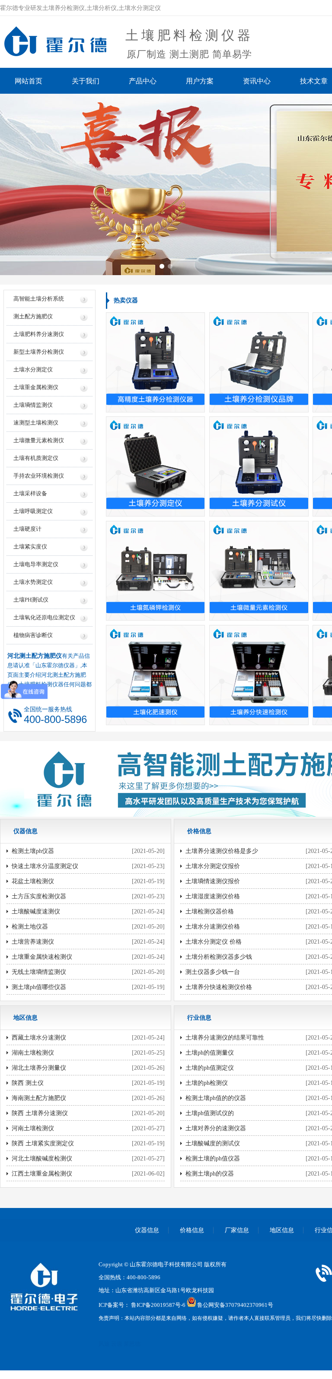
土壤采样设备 (30, 493)
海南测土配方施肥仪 (39, 1098)
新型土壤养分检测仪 (38, 352)
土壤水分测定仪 (33, 369)
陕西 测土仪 (28, 1083)
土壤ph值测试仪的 (209, 1113)
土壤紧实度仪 (30, 546)
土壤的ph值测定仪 (209, 1068)
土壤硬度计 (27, 529)
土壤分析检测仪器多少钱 (218, 957)
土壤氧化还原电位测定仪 (44, 617)
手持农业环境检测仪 (38, 475)
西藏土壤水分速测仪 (39, 1037)
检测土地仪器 (30, 926)
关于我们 (85, 81)
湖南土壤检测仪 (33, 1052)
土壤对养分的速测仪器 (215, 1128)
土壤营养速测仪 (33, 941)
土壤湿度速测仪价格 (212, 896)
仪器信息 (147, 1230)
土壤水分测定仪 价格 (213, 941)
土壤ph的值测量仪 (209, 1052)
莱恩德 (132, 1344)
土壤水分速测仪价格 (212, 926)
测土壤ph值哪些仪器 (39, 987)
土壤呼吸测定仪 (33, 511)
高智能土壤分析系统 (38, 298)
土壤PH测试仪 (30, 599)
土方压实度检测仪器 (39, 896)
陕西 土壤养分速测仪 (40, 1113)
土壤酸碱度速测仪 (36, 911)
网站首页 (28, 81)
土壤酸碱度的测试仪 (212, 1143)
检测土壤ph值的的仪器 (215, 1098)
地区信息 (282, 1230)
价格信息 (192, 1230)
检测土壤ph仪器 (33, 851)
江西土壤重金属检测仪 (42, 1173)
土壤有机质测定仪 (35, 458)
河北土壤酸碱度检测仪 (42, 1158)
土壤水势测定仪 (33, 582)
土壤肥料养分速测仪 (38, 334)
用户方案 (200, 81)
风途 (104, 1344)
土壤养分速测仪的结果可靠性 (224, 1037)
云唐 (116, 1344)
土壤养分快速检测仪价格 (218, 987)
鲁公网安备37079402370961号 (235, 1305)
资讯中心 (257, 81)
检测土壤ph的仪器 (209, 1173)
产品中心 (142, 81)
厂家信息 (237, 1230)
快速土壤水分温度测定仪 (45, 866)
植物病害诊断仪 (33, 635)
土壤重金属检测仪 (35, 387)
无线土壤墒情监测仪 (39, 972)
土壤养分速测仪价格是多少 (221, 851)
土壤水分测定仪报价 (212, 866)
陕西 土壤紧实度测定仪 (43, 1143)
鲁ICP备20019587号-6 (158, 1305)
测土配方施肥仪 (33, 316)
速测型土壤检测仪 (35, 422)
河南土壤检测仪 (33, 1128)
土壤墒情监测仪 (33, 405)
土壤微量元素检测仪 (38, 440)
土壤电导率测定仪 (35, 564)
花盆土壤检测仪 (33, 881)
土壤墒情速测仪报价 (212, 881)
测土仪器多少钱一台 (212, 972)
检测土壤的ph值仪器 (212, 1158)
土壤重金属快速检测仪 (42, 957)
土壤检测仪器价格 (209, 911)
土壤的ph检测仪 (206, 1083)
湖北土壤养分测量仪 (39, 1068)
